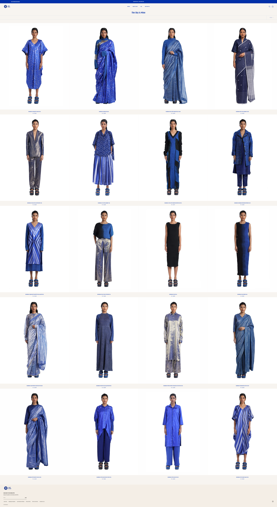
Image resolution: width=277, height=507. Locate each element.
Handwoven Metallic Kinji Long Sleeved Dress (103, 385)
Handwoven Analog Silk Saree (104, 111)
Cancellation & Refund (20, 501)
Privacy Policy (28, 501)
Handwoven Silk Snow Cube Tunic (173, 477)
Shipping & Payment (12, 501)
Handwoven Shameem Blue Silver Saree (242, 385)
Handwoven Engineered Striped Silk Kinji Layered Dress (34, 294)
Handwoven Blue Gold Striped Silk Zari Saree (173, 111)
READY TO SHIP (135, 6)
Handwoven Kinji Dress (173, 294)
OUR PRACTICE (147, 6)
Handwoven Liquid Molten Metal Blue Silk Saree (35, 385)
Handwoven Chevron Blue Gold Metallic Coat (34, 203)
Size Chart (5, 501)
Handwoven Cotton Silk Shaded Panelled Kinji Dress (173, 203)
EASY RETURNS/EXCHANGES (15, 1)
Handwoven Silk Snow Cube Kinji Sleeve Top (104, 477)
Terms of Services (35, 501)
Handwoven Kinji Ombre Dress (242, 294)
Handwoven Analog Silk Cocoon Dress (34, 111)
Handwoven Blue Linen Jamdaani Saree (242, 111)
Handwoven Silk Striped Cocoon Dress (242, 477)
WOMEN (128, 6)
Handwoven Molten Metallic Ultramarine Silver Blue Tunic (173, 385)
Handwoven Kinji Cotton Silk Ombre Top (103, 294)
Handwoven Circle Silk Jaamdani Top (104, 203)
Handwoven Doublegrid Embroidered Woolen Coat (242, 203)
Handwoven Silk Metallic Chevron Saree (34, 477)
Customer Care (42, 501)
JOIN (26, 497)
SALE (141, 6)
